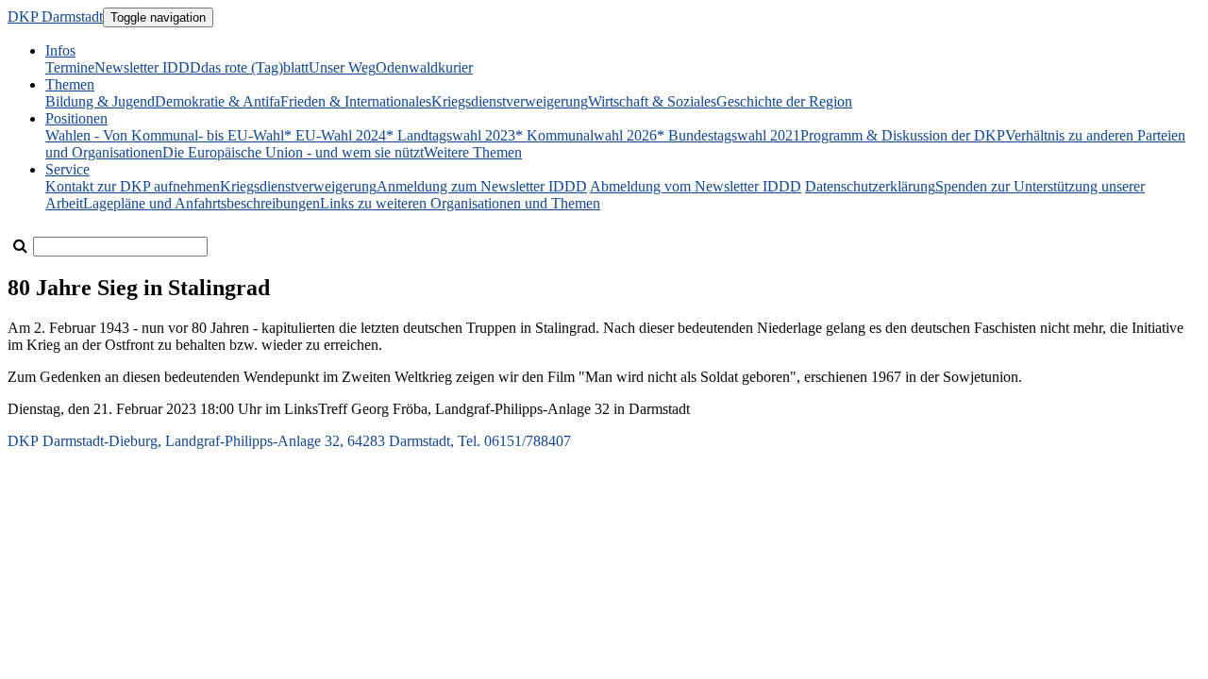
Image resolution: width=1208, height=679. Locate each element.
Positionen (76, 118)
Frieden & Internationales (355, 101)
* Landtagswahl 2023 (450, 135)
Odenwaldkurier (424, 67)
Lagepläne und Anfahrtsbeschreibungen (201, 203)
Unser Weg (342, 67)
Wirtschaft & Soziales (652, 101)
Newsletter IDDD (147, 67)
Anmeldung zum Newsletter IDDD (482, 186)
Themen (69, 84)
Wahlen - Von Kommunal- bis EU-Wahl (164, 135)
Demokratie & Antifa (217, 101)
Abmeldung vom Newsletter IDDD (695, 186)
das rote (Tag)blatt (255, 67)
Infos (60, 50)
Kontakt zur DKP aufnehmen (132, 186)
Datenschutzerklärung (870, 186)
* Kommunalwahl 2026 (586, 135)
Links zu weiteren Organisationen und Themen (460, 203)
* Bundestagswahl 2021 (728, 135)
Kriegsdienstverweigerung (509, 101)
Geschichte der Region (784, 101)
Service (67, 169)
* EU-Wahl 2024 (335, 135)
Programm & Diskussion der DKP (902, 135)
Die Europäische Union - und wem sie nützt (293, 152)
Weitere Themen (473, 152)
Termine (69, 67)
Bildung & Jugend (100, 101)
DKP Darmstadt (55, 16)
